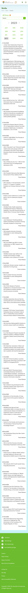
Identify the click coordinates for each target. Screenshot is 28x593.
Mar (21, 28)
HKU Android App (9, 544)
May (14, 31)
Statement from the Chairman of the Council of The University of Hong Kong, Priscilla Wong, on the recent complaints (14, 488)
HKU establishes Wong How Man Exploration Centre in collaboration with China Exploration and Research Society (14, 499)
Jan (6, 28)
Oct (6, 38)
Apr (6, 31)
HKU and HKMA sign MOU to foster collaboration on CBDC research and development (13, 244)
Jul (6, 35)
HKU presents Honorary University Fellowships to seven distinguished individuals (13, 233)
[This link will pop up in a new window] (10, 15)
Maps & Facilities (5, 560)
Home (2, 10)
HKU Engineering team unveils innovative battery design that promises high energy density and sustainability (14, 77)
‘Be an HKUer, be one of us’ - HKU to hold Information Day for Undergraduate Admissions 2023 (14, 163)
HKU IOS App (8, 541)
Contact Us (4, 569)
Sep (21, 35)
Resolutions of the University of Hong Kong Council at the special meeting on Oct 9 (14, 397)
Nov (14, 38)
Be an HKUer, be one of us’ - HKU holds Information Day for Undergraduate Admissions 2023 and (14, 102)
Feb (14, 28)
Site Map (3, 572)
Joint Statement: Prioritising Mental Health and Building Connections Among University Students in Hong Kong (14, 221)
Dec (21, 38)
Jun (21, 31)
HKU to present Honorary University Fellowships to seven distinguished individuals (13, 276)
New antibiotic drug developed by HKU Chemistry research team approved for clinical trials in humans (14, 386)
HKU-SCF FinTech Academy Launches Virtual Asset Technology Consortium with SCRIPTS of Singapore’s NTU (15, 360)
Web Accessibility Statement (8, 579)
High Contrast (4, 556)
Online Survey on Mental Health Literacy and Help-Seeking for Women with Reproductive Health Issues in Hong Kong (14, 454)
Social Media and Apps (10, 547)
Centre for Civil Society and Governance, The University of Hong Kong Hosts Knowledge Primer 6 (14, 423)
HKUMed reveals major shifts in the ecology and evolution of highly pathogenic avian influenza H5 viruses (14, 255)
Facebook (7, 537)
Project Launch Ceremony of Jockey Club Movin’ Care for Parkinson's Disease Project (14, 197)
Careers (3, 553)
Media (7, 10)
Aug (14, 35)
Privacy (3, 576)
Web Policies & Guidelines (7, 563)
